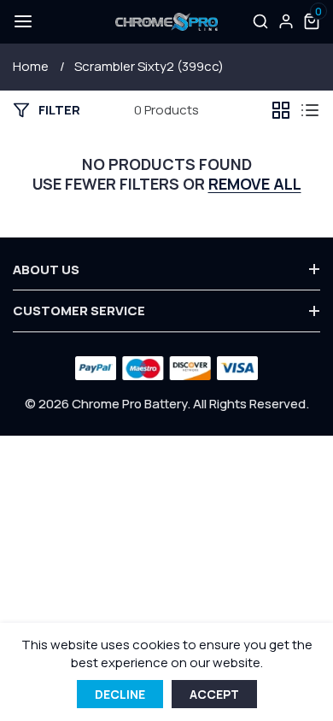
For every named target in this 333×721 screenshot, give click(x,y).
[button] (21, 21)
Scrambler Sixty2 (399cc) (149, 66)
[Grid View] (281, 110)
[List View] (310, 110)
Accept (214, 694)
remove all (254, 184)
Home (31, 66)
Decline (120, 694)
